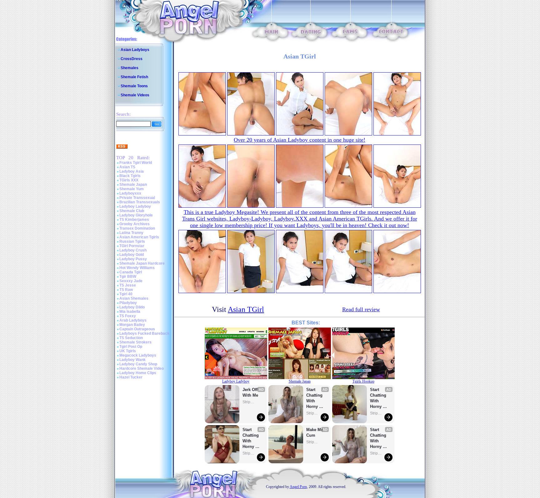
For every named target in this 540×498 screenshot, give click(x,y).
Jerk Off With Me (250, 392)
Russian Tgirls (132, 241)
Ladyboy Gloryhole (136, 215)
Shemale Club (131, 211)
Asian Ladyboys (135, 50)
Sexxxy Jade (130, 281)
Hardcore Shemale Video (141, 368)
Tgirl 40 (125, 294)
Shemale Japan (133, 184)
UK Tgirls (127, 351)
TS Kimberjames (134, 219)
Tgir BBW (127, 276)
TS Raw (126, 289)
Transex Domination (137, 228)
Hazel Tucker (130, 377)
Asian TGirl (246, 309)
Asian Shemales (133, 298)
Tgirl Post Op (130, 346)
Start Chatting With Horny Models (251, 438)
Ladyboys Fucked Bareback (144, 333)
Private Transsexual (137, 198)
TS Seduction (131, 338)
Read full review (361, 309)
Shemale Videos (135, 95)
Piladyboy (128, 303)
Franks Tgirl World (135, 162)
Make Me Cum (315, 432)
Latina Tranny (131, 233)
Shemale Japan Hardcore (142, 263)
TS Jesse (127, 285)
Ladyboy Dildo (132, 307)
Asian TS (127, 167)
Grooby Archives (134, 224)
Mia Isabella (129, 311)
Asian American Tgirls (139, 237)
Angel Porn (298, 487)
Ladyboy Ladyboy (135, 206)
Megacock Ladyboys (137, 355)
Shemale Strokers (135, 342)
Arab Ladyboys (133, 320)
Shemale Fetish (134, 77)
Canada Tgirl (130, 272)
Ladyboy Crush (133, 250)
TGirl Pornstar (131, 246)
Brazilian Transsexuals (139, 202)
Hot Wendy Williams (137, 268)
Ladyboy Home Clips (137, 373)
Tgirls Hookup (363, 381)
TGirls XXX (128, 180)
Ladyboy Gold (131, 254)
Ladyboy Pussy (133, 259)
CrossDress (131, 59)
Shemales (129, 68)
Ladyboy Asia (131, 171)
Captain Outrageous (137, 329)
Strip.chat (248, 402)
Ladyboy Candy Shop (138, 364)
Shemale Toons (134, 86)
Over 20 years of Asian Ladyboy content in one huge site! (299, 140)
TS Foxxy (127, 316)
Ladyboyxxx (130, 193)
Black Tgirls (130, 176)
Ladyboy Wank (132, 360)
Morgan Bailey (132, 325)
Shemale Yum (131, 189)
